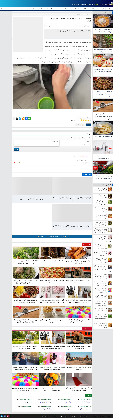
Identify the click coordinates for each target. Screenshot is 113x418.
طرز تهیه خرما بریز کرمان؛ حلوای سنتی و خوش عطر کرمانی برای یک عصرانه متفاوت (103, 94)
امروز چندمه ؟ (87, 402)
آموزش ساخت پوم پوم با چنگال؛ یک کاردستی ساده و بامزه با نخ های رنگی (25, 389)
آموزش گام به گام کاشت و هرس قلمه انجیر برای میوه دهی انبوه (103, 50)
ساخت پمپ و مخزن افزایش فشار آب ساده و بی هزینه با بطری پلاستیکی (103, 157)
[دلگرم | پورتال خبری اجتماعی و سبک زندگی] (110, 3)
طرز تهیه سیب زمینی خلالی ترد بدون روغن (103, 137)
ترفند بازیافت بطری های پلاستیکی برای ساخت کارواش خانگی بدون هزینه (103, 178)
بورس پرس (28, 402)
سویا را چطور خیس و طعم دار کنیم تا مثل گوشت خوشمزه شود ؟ (103, 30)
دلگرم (30, 409)
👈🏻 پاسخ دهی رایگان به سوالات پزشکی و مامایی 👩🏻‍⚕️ (52, 236)
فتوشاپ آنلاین (45, 416)
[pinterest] (8, 416)
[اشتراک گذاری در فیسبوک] (26, 118)
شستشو (77, 125)
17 (46, 26)
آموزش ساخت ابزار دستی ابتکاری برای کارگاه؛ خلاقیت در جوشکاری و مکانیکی (103, 116)
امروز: (111, 4)
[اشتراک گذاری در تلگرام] (20, 118)
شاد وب (69, 409)
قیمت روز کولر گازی (85, 409)
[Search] (1, 8)
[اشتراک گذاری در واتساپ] (29, 118)
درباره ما (102, 416)
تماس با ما (93, 416)
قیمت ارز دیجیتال (45, 402)
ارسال (16, 149)
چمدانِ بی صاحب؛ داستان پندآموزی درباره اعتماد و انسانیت (79, 347)
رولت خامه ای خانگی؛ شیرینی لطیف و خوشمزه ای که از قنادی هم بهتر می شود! (103, 71)
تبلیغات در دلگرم (83, 416)
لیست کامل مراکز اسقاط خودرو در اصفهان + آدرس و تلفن (78, 368)
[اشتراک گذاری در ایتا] (23, 118)
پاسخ (84, 163)
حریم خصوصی (64, 416)
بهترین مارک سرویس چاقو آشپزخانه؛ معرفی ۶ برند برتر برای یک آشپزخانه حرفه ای (52, 347)
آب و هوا (54, 416)
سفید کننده (82, 125)
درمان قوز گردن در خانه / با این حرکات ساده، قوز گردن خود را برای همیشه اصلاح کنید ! (25, 368)
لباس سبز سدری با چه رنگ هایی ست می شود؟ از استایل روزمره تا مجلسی (25, 347)
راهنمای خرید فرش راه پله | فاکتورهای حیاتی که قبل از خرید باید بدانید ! (79, 389)
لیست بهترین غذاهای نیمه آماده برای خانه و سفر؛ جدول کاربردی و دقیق (52, 389)
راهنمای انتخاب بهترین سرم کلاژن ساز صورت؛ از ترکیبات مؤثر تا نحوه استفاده (52, 368)
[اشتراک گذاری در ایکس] (17, 118)
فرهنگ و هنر (67, 402)
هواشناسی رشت (46, 409)
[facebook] (5, 416)
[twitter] (1, 416)
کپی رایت (73, 416)
